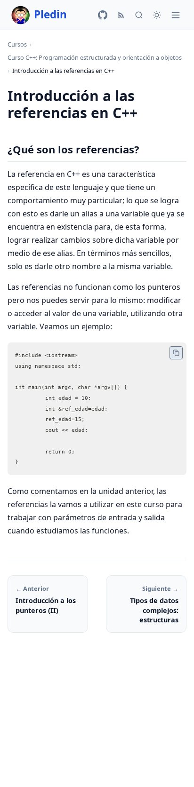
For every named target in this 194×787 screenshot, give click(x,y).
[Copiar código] (176, 352)
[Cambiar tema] (157, 15)
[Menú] (176, 15)
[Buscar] (139, 15)
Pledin (50, 14)
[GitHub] (102, 15)
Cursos (17, 44)
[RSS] (121, 15)
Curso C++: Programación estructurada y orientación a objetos (95, 57)
